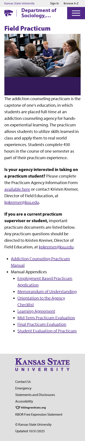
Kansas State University (19, 3)
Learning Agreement (36, 311)
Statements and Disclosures (35, 395)
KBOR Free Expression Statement (38, 414)
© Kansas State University (33, 424)
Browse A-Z (71, 3)
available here (17, 189)
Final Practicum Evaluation (41, 324)
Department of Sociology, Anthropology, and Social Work (40, 13)
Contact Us (23, 382)
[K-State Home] (8, 13)
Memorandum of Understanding (47, 291)
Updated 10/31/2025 (30, 431)
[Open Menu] (76, 13)
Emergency (23, 388)
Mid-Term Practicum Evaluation (46, 317)
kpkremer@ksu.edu (21, 202)
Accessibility (24, 401)
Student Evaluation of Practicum (47, 330)
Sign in (54, 3)
